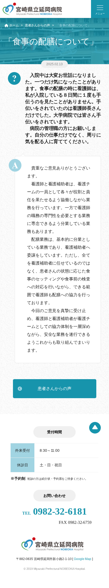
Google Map (82, 559)
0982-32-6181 (54, 511)
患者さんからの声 (37, 25)
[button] (100, 9)
